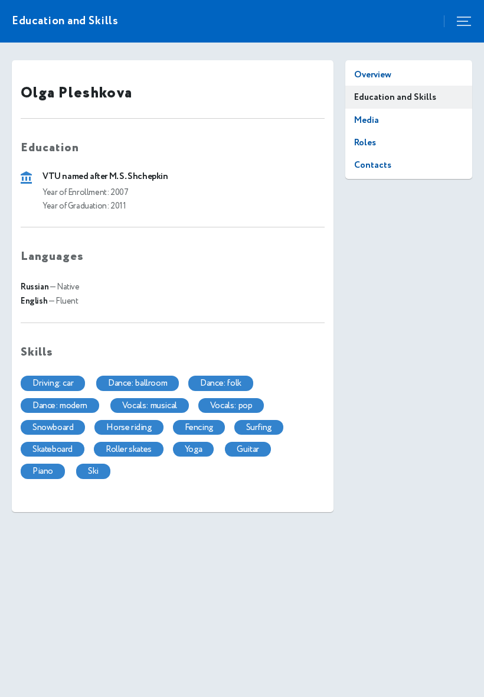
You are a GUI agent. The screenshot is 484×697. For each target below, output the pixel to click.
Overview (372, 75)
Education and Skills (395, 97)
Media (366, 120)
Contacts (372, 165)
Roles (365, 142)
